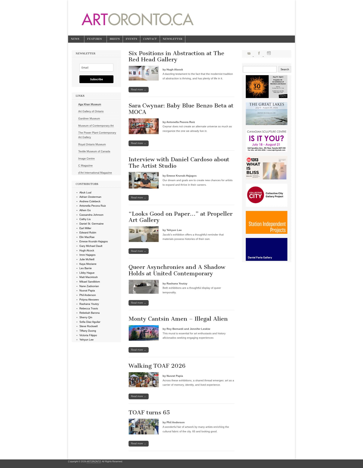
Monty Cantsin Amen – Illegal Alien (178, 318)
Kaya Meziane (87, 263)
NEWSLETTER (172, 39)
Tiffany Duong (87, 330)
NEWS (75, 39)
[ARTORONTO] (168, 15)
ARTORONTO (94, 461)
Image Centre (86, 158)
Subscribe (96, 79)
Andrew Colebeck (89, 201)
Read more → (138, 89)
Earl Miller (85, 228)
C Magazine (85, 165)
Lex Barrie (85, 268)
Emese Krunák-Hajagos (93, 241)
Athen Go (85, 210)
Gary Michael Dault (90, 245)
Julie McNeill (86, 259)
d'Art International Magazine (95, 172)
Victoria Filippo (88, 335)
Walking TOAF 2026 (157, 365)
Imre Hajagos (87, 254)
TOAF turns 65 (149, 412)
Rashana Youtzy (89, 303)
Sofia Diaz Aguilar (89, 321)
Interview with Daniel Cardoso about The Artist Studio (179, 162)
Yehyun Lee (86, 339)
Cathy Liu (85, 219)
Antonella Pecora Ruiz (92, 205)
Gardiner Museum (89, 118)
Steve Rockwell (88, 326)
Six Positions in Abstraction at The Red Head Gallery (176, 56)
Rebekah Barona (89, 312)
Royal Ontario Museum (92, 144)
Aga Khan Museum (89, 104)
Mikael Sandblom (89, 281)
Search (285, 69)
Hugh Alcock (86, 250)
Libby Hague (87, 272)
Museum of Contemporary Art (96, 125)
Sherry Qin (85, 317)
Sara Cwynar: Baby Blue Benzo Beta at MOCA (181, 108)
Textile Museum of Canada (94, 151)
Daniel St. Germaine (91, 223)
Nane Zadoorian (89, 286)
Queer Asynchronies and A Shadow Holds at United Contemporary (177, 270)
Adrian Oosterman (90, 196)
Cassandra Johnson (91, 214)
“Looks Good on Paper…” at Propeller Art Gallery (181, 217)
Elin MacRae (87, 237)
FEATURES (94, 39)
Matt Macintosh (88, 277)
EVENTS (131, 39)
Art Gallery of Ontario (91, 111)
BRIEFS (115, 39)
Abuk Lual (85, 192)
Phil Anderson (87, 295)
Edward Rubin (87, 232)
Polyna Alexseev (89, 299)
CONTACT (150, 39)
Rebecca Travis (88, 308)
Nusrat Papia (87, 290)
